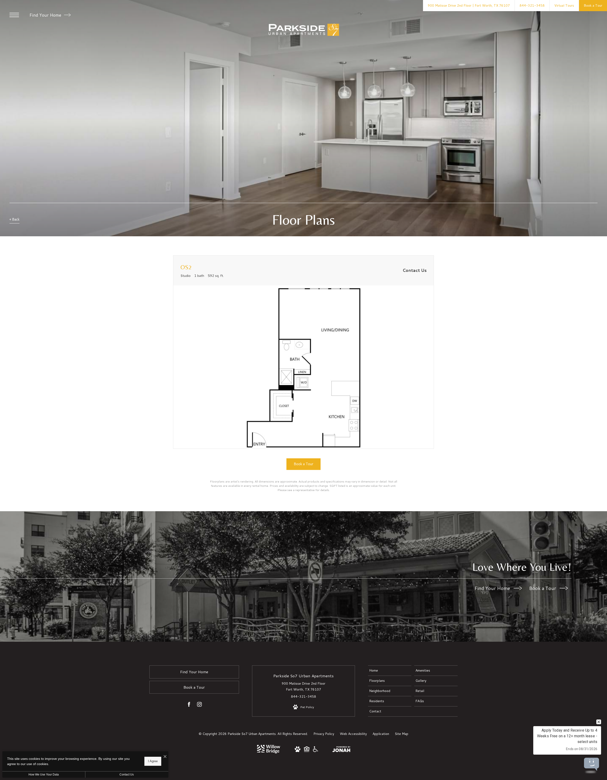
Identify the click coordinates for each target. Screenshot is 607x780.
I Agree (153, 761)
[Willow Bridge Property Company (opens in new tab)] (269, 752)
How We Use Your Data (43, 774)
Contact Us (127, 774)
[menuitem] (389, 671)
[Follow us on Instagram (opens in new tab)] (199, 705)
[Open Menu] (14, 15)
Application (380, 733)
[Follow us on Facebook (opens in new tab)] (189, 705)
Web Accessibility (353, 733)
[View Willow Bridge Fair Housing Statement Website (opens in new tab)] (307, 750)
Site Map (401, 733)
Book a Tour (543, 588)
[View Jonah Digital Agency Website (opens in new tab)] (341, 750)
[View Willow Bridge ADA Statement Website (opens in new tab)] (315, 750)
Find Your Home (45, 15)
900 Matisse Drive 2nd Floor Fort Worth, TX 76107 (303, 686)
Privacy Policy (323, 733)
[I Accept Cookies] (165, 756)
